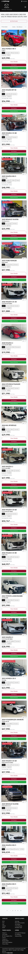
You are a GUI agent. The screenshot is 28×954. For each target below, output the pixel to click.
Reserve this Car (14, 68)
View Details (14, 61)
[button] (25, 7)
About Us (4, 933)
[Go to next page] (20, 910)
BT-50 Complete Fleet (7, 936)
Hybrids (4, 926)
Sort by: (14, 26)
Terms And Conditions (7, 942)
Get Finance (14, 65)
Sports (3, 927)
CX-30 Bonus (18, 934)
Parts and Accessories (20, 922)
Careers (4, 937)
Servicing (17, 921)
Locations (25, 1)
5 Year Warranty (18, 926)
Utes (3, 922)
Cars (3, 924)
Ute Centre (4, 934)
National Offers (18, 936)
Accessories (17, 924)
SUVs (3, 921)
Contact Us (4, 939)
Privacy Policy (5, 944)
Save (23, 46)
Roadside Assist (18, 927)
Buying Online (5, 940)
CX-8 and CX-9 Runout (20, 933)
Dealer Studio (10, 952)
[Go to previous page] (7, 910)
